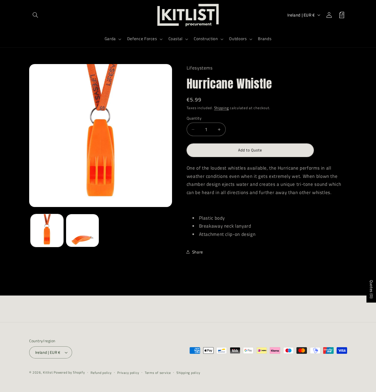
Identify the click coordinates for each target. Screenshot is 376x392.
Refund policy (101, 372)
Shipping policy (188, 372)
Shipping (221, 108)
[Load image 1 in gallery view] (47, 230)
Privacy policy (128, 372)
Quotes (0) (371, 289)
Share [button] (197, 252)
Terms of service (158, 372)
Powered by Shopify (69, 372)
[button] (35, 15)
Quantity (194, 118)
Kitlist (48, 372)
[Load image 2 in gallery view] (82, 230)
